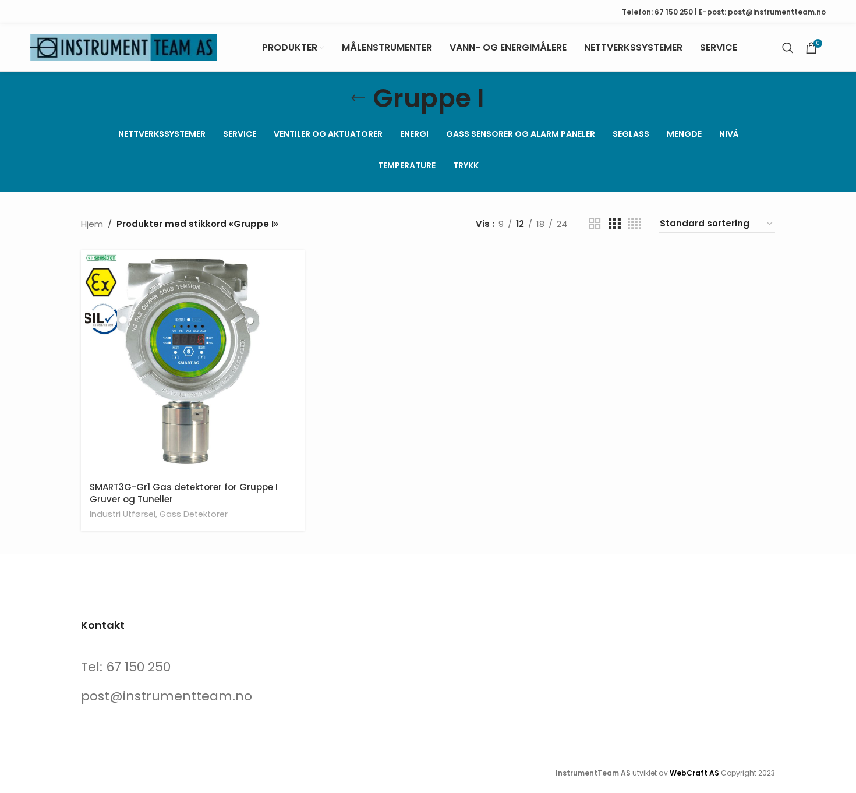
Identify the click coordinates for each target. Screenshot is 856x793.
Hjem (92, 224)
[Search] (788, 47)
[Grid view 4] (634, 224)
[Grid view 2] (594, 224)
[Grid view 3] (614, 224)
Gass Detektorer (194, 514)
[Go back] (358, 98)
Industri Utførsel (122, 514)
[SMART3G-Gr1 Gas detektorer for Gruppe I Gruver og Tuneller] (193, 362)
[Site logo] (123, 47)
